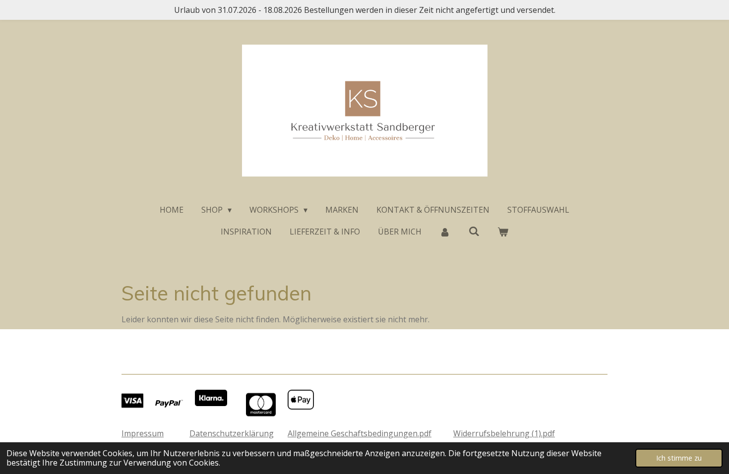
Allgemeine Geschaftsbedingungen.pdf (359, 433)
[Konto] (445, 231)
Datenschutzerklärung (231, 433)
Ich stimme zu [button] (679, 458)
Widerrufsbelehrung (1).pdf (504, 433)
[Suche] (474, 231)
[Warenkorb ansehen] (503, 231)
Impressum (143, 433)
